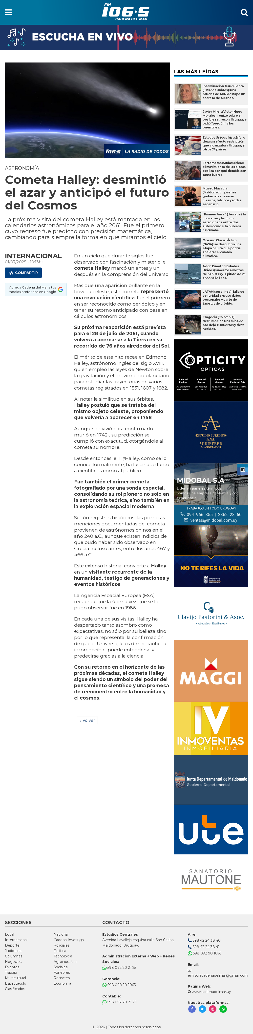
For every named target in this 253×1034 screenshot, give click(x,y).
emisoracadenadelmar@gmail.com (218, 975)
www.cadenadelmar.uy (211, 992)
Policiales (61, 945)
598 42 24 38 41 (206, 947)
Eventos (12, 967)
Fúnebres (62, 972)
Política (60, 951)
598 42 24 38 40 (206, 940)
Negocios (13, 961)
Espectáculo (15, 983)
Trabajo (11, 972)
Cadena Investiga (69, 940)
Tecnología (63, 956)
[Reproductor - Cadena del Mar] (126, 37)
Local (9, 934)
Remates (62, 978)
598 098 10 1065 (121, 985)
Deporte (12, 945)
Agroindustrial (65, 961)
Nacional (61, 934)
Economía (62, 983)
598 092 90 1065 (206, 953)
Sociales (60, 967)
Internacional (16, 940)
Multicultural (15, 978)
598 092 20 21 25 (121, 967)
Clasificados (15, 989)
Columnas (13, 956)
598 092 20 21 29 (121, 1002)
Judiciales (13, 951)
